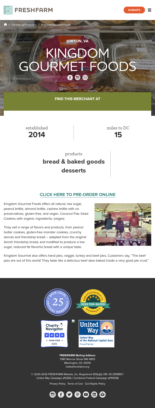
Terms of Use (75, 383)
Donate (134, 10)
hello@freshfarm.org (77, 366)
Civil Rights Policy (95, 383)
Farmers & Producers (24, 24)
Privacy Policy (58, 383)
